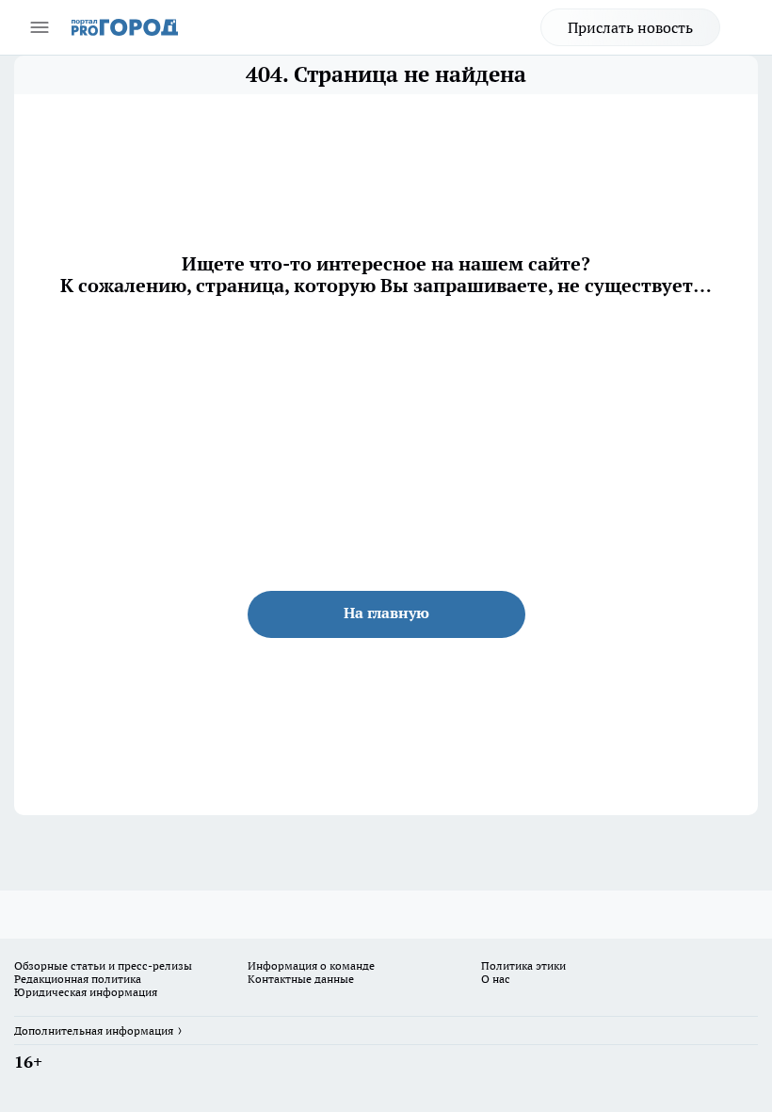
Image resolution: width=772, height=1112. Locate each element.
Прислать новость (630, 27)
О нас (495, 979)
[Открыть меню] (39, 27)
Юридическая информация (85, 992)
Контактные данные (301, 979)
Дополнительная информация (93, 1030)
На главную (386, 612)
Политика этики (523, 965)
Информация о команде (311, 965)
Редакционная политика (77, 979)
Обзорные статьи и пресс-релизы (103, 965)
